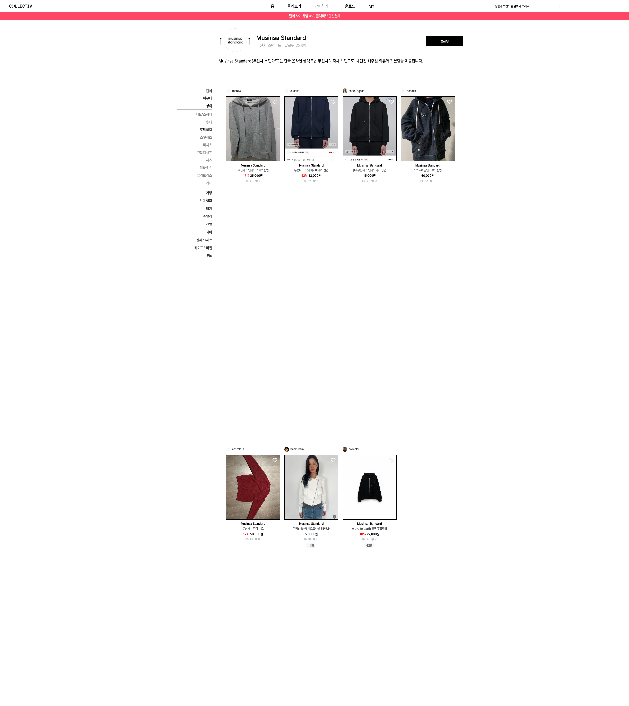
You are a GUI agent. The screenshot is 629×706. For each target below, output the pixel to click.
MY (371, 6)
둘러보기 (294, 6)
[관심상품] (275, 102)
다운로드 (348, 6)
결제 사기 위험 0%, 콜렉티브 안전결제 (314, 16)
